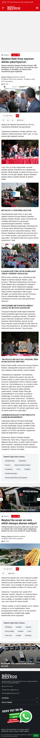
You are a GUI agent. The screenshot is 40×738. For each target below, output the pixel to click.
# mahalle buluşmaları (11, 473)
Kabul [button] (36, 735)
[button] (37, 7)
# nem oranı (8, 635)
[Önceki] (3, 2)
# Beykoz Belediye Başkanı (22, 465)
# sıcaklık (18, 635)
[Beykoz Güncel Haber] (13, 8)
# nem (29, 631)
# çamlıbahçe (8, 469)
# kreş (18, 469)
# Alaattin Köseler (10, 461)
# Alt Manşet (22, 461)
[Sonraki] (5, 2)
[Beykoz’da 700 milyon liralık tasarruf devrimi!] (20, 655)
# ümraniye (28, 635)
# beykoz (8, 465)
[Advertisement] (20, 31)
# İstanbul (20, 631)
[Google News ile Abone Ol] (8, 115)
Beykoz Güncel (6, 77)
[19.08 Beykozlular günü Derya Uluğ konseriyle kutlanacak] (20, 499)
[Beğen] (3, 120)
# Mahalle (27, 469)
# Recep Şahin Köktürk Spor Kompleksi (16, 477)
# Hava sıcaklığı (9, 631)
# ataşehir (18, 627)
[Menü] (3, 8)
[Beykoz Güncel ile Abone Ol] (17, 115)
